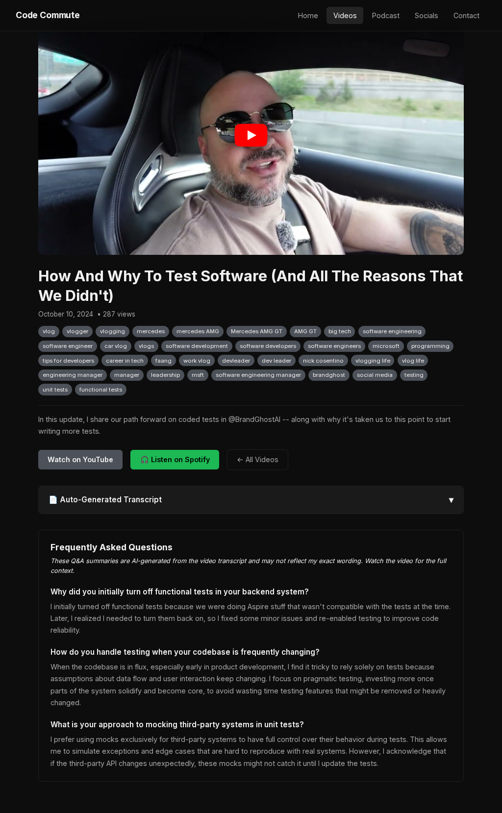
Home (308, 15)
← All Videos (257, 459)
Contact (466, 15)
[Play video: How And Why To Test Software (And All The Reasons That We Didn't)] (251, 135)
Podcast (386, 15)
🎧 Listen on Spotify (175, 459)
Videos (345, 15)
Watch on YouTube (80, 459)
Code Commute (48, 15)
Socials (426, 15)
